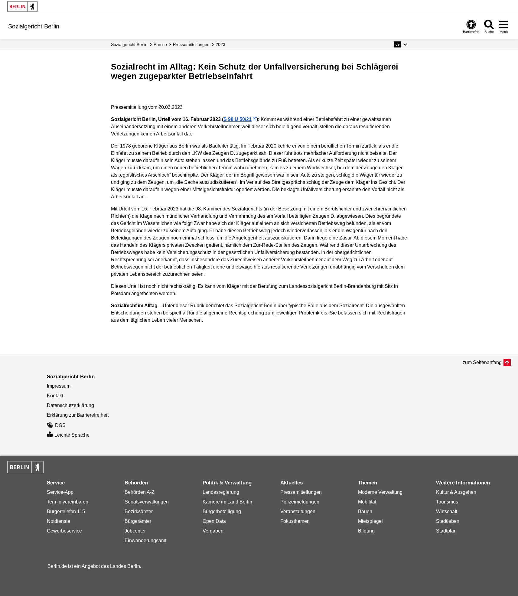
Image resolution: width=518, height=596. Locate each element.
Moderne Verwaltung (380, 492)
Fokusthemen (295, 521)
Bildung (366, 530)
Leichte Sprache (72, 435)
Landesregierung (221, 492)
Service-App (60, 492)
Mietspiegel (370, 521)
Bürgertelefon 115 (66, 511)
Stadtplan (446, 530)
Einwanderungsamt (145, 540)
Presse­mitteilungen (191, 44)
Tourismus (447, 501)
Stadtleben (447, 521)
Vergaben (213, 530)
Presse (160, 44)
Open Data (214, 521)
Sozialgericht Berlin (129, 44)
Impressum (58, 386)
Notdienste (58, 521)
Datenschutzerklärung (70, 405)
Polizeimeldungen (299, 501)
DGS (60, 425)
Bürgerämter (138, 521)
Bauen (365, 511)
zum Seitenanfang (482, 362)
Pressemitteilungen (301, 492)
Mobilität (367, 501)
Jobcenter (135, 530)
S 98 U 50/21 (237, 119)
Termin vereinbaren (67, 501)
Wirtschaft (446, 511)
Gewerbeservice (64, 530)
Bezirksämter (139, 511)
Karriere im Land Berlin (227, 501)
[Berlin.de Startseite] (22, 6)
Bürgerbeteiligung (222, 511)
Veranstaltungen (297, 511)
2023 (220, 44)
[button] (400, 44)
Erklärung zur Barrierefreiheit (78, 415)
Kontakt (55, 395)
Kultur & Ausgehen (456, 492)
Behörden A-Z (140, 492)
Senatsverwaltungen (147, 501)
